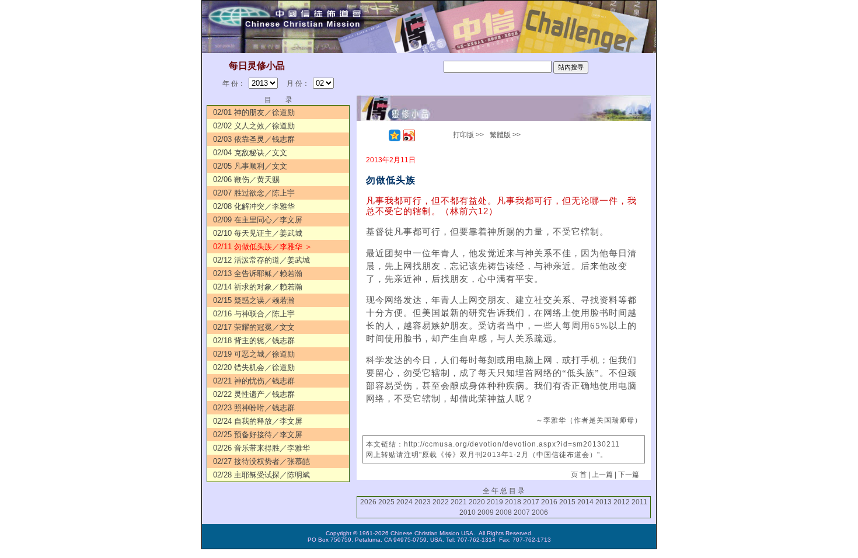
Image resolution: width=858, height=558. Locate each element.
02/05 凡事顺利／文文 (250, 166)
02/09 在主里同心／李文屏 (257, 219)
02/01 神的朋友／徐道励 (254, 112)
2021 (459, 502)
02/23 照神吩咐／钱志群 (254, 407)
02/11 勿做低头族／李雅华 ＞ (262, 246)
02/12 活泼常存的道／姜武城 (261, 260)
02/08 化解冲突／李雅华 (254, 206)
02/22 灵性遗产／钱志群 (254, 394)
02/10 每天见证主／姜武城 (257, 233)
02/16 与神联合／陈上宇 (254, 313)
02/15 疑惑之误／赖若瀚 (254, 300)
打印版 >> (468, 135)
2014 (585, 502)
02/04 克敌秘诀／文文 (250, 152)
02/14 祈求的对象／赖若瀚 (257, 287)
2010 (467, 512)
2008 (504, 512)
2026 (368, 502)
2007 (522, 512)
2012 (621, 502)
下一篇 (628, 474)
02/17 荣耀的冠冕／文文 (254, 327)
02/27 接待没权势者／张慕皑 (261, 461)
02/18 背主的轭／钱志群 (254, 340)
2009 (485, 512)
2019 (495, 502)
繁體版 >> (505, 135)
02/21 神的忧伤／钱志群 (254, 380)
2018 (513, 502)
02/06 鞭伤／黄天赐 (246, 179)
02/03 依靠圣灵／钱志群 (254, 139)
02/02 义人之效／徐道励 (254, 125)
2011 (639, 502)
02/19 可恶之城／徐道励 (254, 354)
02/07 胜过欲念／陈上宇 (254, 193)
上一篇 (602, 474)
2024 (404, 502)
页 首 (579, 474)
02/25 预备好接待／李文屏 (257, 434)
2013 (603, 502)
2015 (567, 502)
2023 (422, 502)
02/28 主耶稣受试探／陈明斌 (261, 474)
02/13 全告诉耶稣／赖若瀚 (257, 273)
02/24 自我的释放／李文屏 (257, 421)
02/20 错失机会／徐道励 (254, 367)
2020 (477, 502)
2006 (540, 512)
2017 (531, 502)
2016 (549, 502)
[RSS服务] (380, 135)
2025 (386, 502)
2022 (441, 502)
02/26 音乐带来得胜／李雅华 (261, 448)
